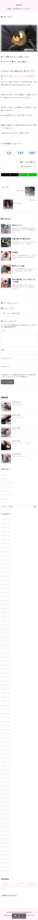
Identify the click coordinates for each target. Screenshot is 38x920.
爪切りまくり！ (17, 225)
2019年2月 (6, 855)
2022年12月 (6, 669)
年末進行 (15, 252)
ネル (11, 17)
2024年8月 (5, 588)
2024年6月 (5, 596)
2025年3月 (5, 560)
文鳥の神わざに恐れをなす (21, 239)
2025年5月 (5, 552)
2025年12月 (6, 523)
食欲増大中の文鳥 (17, 404)
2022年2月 (5, 709)
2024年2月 (5, 612)
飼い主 (19, 61)
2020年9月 (5, 778)
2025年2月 (5, 564)
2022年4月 (5, 701)
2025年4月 (5, 556)
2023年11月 (6, 624)
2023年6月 (5, 645)
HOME (4, 17)
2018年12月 (6, 863)
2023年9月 (5, 633)
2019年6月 (6, 839)
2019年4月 (6, 847)
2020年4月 (5, 798)
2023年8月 (5, 637)
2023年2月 (5, 661)
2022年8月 (5, 685)
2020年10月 (6, 774)
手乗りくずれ (6, 487)
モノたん (5, 483)
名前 (3, 350)
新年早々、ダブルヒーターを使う (21, 443)
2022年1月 (5, 713)
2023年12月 (6, 620)
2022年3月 (5, 705)
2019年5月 (6, 843)
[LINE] (28, 174)
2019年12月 (6, 814)
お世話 (4, 475)
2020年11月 (6, 770)
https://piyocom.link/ (20, 76)
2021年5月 (5, 746)
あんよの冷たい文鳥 (17, 417)
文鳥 (25, 61)
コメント (3, 330)
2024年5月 (5, 600)
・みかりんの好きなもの (15, 885)
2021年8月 (5, 734)
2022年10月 (6, 677)
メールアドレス (6, 358)
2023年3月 (5, 657)
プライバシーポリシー (8, 900)
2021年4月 (5, 750)
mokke (34, 166)
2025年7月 (5, 544)
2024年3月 (5, 608)
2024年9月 (5, 584)
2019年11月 (6, 818)
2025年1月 (5, 568)
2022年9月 (5, 681)
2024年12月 (6, 572)
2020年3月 (5, 802)
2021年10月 (6, 725)
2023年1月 (5, 665)
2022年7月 (5, 689)
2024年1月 (5, 616)
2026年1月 (5, 519)
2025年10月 (6, 531)
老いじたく (6, 495)
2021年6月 (5, 742)
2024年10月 (6, 580)
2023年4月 (5, 653)
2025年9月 (5, 536)
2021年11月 (5, 721)
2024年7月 (5, 592)
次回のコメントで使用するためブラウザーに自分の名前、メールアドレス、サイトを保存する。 (19, 375)
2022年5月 (5, 697)
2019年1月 (5, 859)
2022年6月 (5, 693)
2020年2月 (5, 806)
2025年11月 (6, 527)
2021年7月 (5, 738)
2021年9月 (5, 729)
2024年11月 (6, 576)
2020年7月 (5, 786)
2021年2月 (5, 758)
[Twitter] (10, 174)
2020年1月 (5, 810)
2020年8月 (5, 782)
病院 (4, 491)
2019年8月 (6, 830)
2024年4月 (5, 604)
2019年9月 (5, 826)
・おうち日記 (29, 883)
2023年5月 (5, 649)
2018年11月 (6, 867)
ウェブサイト (5, 366)
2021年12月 (6, 717)
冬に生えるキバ (16, 430)
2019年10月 (6, 822)
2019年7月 (5, 835)
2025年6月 (5, 548)
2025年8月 (5, 540)
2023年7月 (5, 641)
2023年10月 (6, 628)
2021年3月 (5, 754)
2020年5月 (5, 794)
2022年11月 (6, 673)
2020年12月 (6, 766)
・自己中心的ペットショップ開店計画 (12, 883)
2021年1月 (5, 762)
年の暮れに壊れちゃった (19, 456)
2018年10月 (6, 871)
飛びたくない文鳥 (18, 266)
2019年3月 (6, 851)
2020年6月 (5, 790)
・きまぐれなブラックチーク (11, 887)
